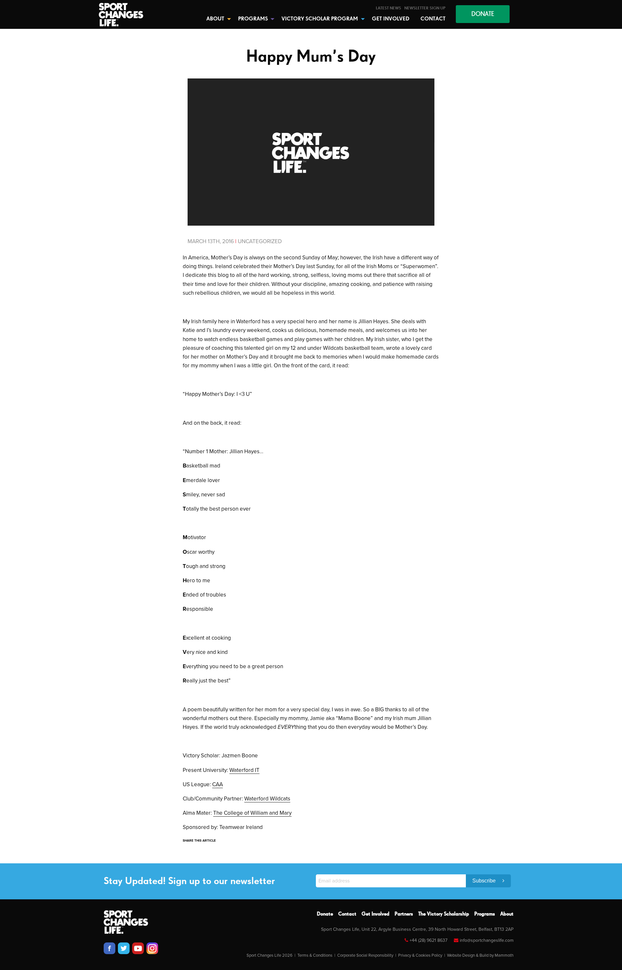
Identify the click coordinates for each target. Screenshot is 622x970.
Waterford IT (244, 770)
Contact (347, 914)
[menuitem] (388, 8)
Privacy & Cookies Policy (420, 955)
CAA (217, 784)
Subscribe (484, 880)
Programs (484, 914)
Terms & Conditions (314, 955)
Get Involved (375, 914)
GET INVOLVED (390, 19)
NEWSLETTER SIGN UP (424, 8)
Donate (325, 914)
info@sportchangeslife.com (486, 940)
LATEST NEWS (388, 8)
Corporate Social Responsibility (365, 955)
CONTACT (432, 19)
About (506, 914)
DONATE (482, 14)
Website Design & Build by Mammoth (480, 955)
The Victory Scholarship (443, 914)
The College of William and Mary (252, 813)
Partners (404, 914)
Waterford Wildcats (267, 798)
